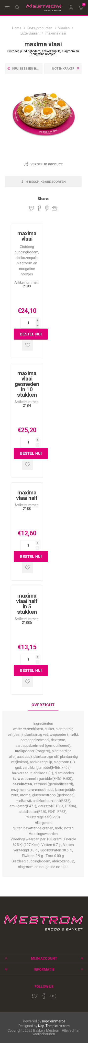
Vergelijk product (47, 164)
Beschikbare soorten (46, 182)
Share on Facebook (39, 208)
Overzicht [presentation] (43, 705)
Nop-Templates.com (54, 1026)
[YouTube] (53, 996)
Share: (43, 199)
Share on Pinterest (47, 208)
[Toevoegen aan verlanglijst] (27, 345)
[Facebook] (44, 996)
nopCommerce (53, 1021)
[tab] (43, 705)
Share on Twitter (31, 208)
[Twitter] (35, 996)
